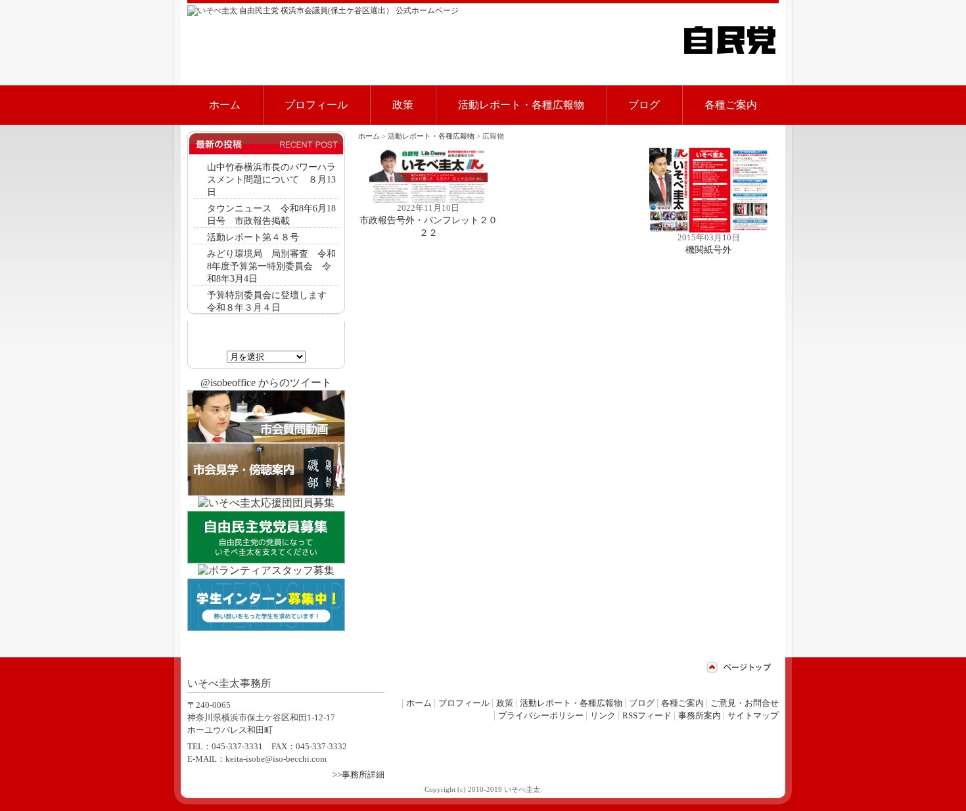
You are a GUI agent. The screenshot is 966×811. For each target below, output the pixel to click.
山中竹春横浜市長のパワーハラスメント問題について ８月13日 (271, 179)
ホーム (225, 104)
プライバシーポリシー (541, 715)
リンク (603, 715)
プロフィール (316, 104)
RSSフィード (647, 715)
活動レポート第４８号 (253, 237)
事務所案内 (699, 715)
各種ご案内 (730, 104)
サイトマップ (753, 715)
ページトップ (739, 667)
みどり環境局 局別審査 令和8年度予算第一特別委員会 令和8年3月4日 (271, 266)
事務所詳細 (363, 774)
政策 (402, 104)
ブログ (644, 104)
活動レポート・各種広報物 (521, 104)
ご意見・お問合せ (744, 703)
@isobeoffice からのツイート (266, 382)
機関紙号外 (708, 249)
